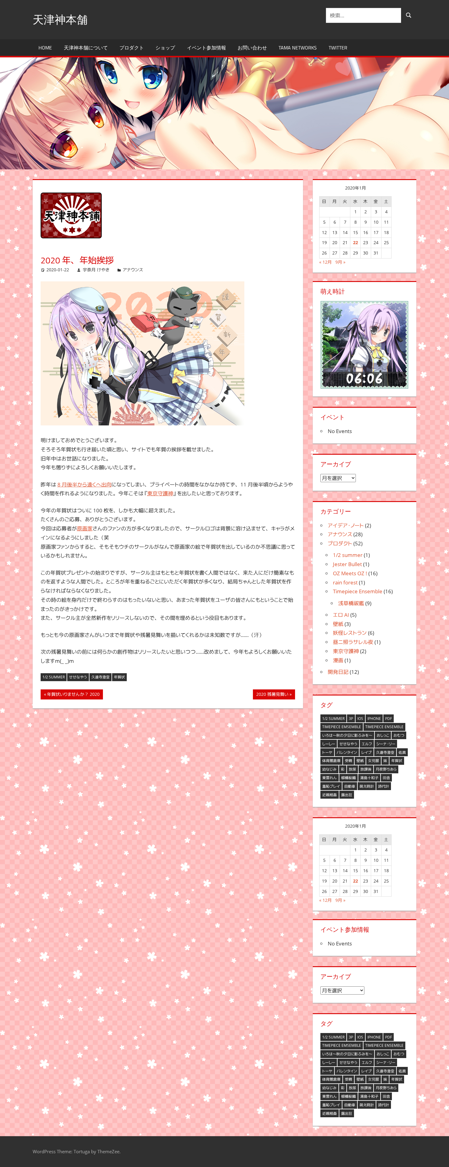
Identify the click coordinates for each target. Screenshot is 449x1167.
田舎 (386, 777)
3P (351, 718)
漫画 (338, 660)
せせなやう (78, 677)
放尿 (352, 769)
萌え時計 (367, 786)
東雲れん (329, 777)
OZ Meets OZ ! (350, 573)
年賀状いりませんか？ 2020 (73, 695)
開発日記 (338, 671)
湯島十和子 (369, 777)
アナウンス (133, 270)
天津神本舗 (60, 19)
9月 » (340, 262)
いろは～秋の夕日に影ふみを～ (347, 735)
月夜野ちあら (386, 769)
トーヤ (327, 752)
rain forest (345, 582)
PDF (388, 718)
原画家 (85, 528)
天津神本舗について (86, 47)
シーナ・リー (385, 743)
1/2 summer (53, 677)
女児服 (373, 760)
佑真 (402, 752)
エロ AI (341, 614)
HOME (45, 47)
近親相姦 (329, 794)
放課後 (365, 769)
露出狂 (346, 794)
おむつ (398, 735)
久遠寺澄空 (100, 677)
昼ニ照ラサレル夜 (353, 641)
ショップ (165, 47)
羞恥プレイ (331, 786)
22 (355, 242)
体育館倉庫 (331, 760)
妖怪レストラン (350, 632)
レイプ (366, 752)
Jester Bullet (347, 564)
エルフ (367, 743)
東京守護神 (160, 493)
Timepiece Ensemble (357, 591)
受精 (348, 760)
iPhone (374, 718)
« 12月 (325, 262)
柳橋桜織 (348, 777)
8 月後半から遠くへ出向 (84, 484)
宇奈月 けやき (96, 270)
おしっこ (383, 735)
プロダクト (131, 47)
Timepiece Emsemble (341, 726)
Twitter (338, 47)
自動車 (349, 786)
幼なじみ (329, 769)
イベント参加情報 (206, 47)
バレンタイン (347, 752)
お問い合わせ (252, 47)
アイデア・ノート (346, 525)
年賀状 (119, 677)
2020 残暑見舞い (272, 695)
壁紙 (338, 623)
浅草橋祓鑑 (351, 603)
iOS (360, 718)
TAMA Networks (298, 47)
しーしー (328, 743)
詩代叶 (383, 786)
